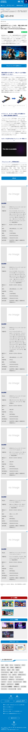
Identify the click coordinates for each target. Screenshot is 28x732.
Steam (8, 669)
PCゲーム (3, 669)
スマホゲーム (17, 665)
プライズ (21, 672)
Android (3, 667)
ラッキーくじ (18, 677)
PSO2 (24, 681)
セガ (2, 665)
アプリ (23, 665)
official (14, 178)
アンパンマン (4, 689)
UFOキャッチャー (21, 674)
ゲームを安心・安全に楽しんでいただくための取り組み (14, 704)
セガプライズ (4, 674)
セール (19, 689)
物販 (11, 672)
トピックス (8, 9)
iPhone (11, 667)
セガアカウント (10, 684)
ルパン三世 (23, 686)
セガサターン (11, 679)
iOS (7, 667)
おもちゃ (14, 674)
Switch (17, 669)
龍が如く (3, 684)
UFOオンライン (5, 677)
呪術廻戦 (17, 684)
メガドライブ (4, 679)
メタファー (4, 681)
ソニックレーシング (17, 681)
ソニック (9, 681)
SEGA (6, 665)
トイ (10, 674)
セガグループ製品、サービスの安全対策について (13, 711)
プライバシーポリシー (9, 709)
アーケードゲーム (5, 672)
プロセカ (11, 677)
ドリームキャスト (19, 679)
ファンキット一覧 (12, 689)
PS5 (13, 669)
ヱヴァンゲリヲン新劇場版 (7, 686)
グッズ (15, 672)
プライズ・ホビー (11, 5)
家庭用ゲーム (18, 667)
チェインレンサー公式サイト (14, 65)
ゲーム (3, 5)
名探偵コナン (16, 686)
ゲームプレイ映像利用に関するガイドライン (12, 713)
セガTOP (2, 9)
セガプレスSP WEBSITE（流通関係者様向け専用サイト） (20, 701)
